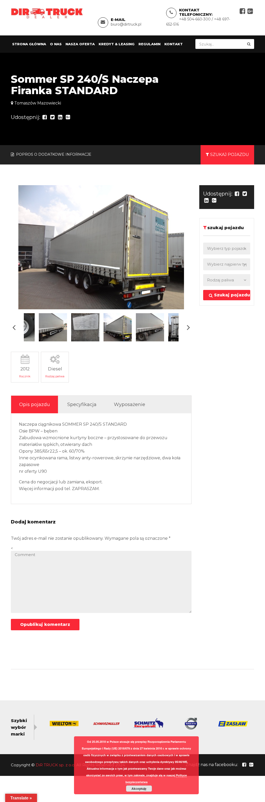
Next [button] (188, 327)
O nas (56, 44)
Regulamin (149, 44)
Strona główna (29, 44)
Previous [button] (14, 327)
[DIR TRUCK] (47, 13)
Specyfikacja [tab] (82, 404)
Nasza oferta (80, 44)
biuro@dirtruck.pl (126, 24)
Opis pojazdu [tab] (34, 404)
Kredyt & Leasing (117, 44)
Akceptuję (138, 788)
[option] (101, 247)
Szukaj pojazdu (231, 295)
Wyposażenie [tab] (129, 404)
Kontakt (173, 44)
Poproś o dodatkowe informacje (53, 154)
